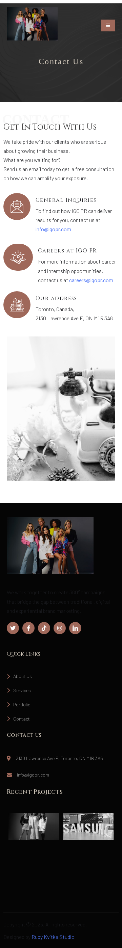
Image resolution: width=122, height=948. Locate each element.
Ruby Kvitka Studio (53, 936)
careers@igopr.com (91, 280)
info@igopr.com (53, 229)
